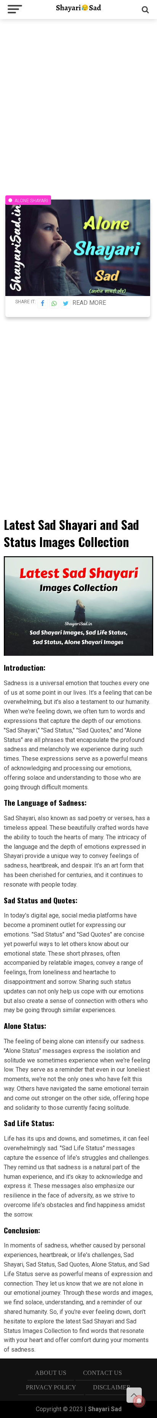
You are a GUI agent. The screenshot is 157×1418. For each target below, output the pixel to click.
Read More (89, 302)
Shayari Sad (105, 1409)
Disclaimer (112, 1387)
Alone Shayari (31, 200)
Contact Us (102, 1373)
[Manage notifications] (139, 1401)
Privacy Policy (51, 1387)
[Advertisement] (78, 103)
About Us (50, 1373)
